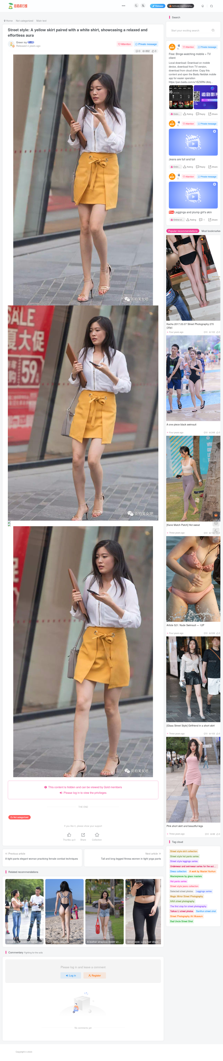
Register (96, 975)
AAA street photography (182, 901)
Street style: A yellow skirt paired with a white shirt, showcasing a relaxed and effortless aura (77, 32)
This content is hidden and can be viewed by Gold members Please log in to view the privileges (84, 790)
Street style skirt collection (183, 851)
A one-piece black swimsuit (181, 424)
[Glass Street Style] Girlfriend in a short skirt (191, 725)
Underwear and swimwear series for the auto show (194, 866)
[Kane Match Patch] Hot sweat (183, 525)
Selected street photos (181, 891)
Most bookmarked (211, 231)
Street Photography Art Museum (186, 916)
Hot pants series (178, 881)
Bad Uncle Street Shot (181, 921)
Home (9, 20)
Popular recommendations (182, 231)
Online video (178, 113)
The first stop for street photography (188, 906)
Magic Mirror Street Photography (186, 896)
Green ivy (21, 42)
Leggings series (204, 891)
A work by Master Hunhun (202, 871)
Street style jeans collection (184, 886)
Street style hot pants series (184, 856)
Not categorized (24, 20)
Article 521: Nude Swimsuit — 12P (185, 625)
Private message (147, 44)
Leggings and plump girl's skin (190, 212)
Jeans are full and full (182, 159)
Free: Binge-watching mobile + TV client (190, 56)
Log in (72, 975)
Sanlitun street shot (206, 911)
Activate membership (182, 5)
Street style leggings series (184, 861)
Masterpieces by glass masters (186, 876)
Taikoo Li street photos (181, 911)
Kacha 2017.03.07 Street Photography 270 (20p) (190, 325)
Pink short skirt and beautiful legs (185, 826)
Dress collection (178, 871)
